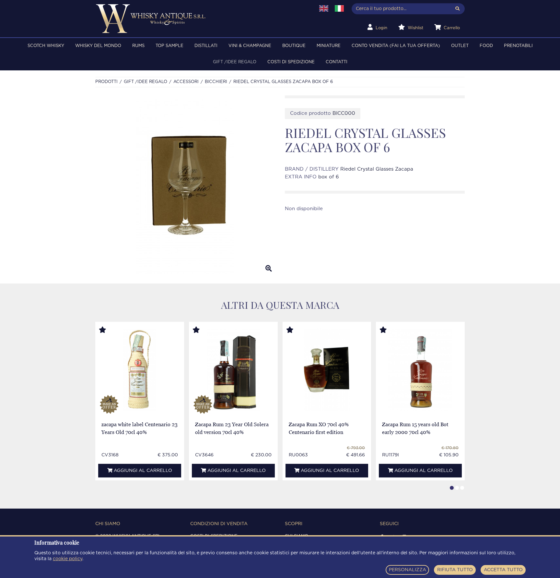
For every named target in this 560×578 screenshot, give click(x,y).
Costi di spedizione (291, 62)
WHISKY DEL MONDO (98, 46)
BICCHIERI (216, 82)
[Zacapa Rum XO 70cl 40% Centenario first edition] (327, 370)
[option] (185, 186)
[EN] (324, 8)
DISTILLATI (205, 46)
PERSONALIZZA (407, 570)
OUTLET (460, 46)
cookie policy (67, 559)
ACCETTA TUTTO (503, 570)
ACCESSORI (186, 82)
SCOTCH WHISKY (46, 46)
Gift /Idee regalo (234, 62)
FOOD (486, 46)
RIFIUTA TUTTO (455, 570)
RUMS (138, 46)
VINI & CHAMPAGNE (249, 46)
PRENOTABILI (518, 46)
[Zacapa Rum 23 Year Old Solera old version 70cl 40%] (233, 370)
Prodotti (106, 82)
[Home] (201, 18)
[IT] (339, 8)
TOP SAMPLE (169, 46)
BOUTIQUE (294, 46)
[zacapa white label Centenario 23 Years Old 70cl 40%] (139, 370)
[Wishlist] (108, 330)
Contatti (336, 62)
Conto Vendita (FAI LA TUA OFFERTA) (396, 46)
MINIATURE (329, 46)
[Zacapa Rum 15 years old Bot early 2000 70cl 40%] (420, 370)
